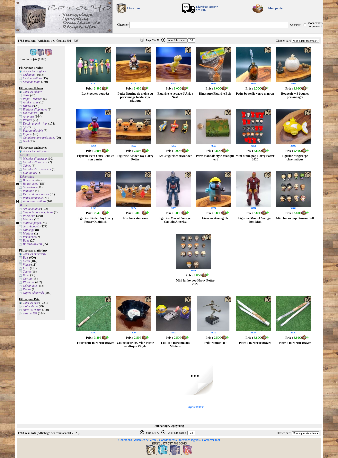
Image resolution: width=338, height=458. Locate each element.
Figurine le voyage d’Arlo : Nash (175, 95)
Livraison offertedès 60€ (207, 8)
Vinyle (27, 264)
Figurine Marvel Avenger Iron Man (255, 219)
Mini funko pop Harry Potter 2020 (255, 157)
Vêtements (29, 237)
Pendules (28, 190)
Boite (26, 240)
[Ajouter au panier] (105, 89)
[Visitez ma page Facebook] (41, 54)
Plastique (28, 282)
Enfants (27, 134)
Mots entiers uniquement (315, 24)
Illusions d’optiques (35, 109)
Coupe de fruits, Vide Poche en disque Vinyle (135, 344)
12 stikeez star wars (135, 218)
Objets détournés (33, 292)
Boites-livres (30, 183)
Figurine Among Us (215, 218)
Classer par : (283, 40)
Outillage (28, 230)
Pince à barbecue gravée (255, 342)
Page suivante (195, 406)
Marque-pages (32, 222)
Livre (26, 268)
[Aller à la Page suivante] (195, 393)
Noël (26, 141)
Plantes (27, 120)
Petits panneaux (33, 197)
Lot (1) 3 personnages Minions (175, 344)
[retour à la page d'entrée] (63, 32)
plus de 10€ (30, 313)
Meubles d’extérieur (35, 162)
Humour (28, 106)
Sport (26, 127)
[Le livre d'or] (151, 454)
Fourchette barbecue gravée (95, 342)
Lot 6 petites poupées (95, 93)
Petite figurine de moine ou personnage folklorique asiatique (135, 97)
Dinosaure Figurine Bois (215, 93)
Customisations (32, 78)
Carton (27, 278)
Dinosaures (30, 113)
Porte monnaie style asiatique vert (215, 157)
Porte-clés (29, 215)
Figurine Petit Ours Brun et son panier (95, 157)
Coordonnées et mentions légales (179, 440)
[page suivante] (163, 41)
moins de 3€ (30, 306)
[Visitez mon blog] (33, 54)
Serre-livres (30, 187)
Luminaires (30, 172)
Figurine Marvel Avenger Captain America (175, 219)
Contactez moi (211, 440)
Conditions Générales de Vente (137, 440)
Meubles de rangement (37, 169)
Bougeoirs (29, 180)
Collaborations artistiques (39, 137)
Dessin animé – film (35, 123)
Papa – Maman (32, 98)
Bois (25, 257)
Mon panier (276, 8)
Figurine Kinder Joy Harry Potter (135, 157)
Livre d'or (133, 8)
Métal (26, 261)
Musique (28, 233)
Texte (26, 95)
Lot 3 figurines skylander (175, 155)
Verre (26, 275)
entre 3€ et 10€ (32, 309)
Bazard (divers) (32, 244)
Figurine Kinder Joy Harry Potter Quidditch (95, 219)
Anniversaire (31, 102)
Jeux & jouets (31, 226)
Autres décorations (34, 201)
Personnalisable (33, 130)
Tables (27, 165)
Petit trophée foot (215, 342)
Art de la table (31, 208)
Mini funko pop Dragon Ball (295, 218)
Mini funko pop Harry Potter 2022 (195, 282)
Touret (27, 271)
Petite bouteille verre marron (255, 93)
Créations (29, 74)
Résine (27, 289)
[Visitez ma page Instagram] (48, 54)
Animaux (28, 116)
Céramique (30, 285)
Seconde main (31, 81)
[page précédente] (142, 41)
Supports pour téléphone (38, 212)
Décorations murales (36, 194)
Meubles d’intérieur (35, 158)
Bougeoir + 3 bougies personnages (295, 95)
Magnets (28, 219)
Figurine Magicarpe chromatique (295, 157)
